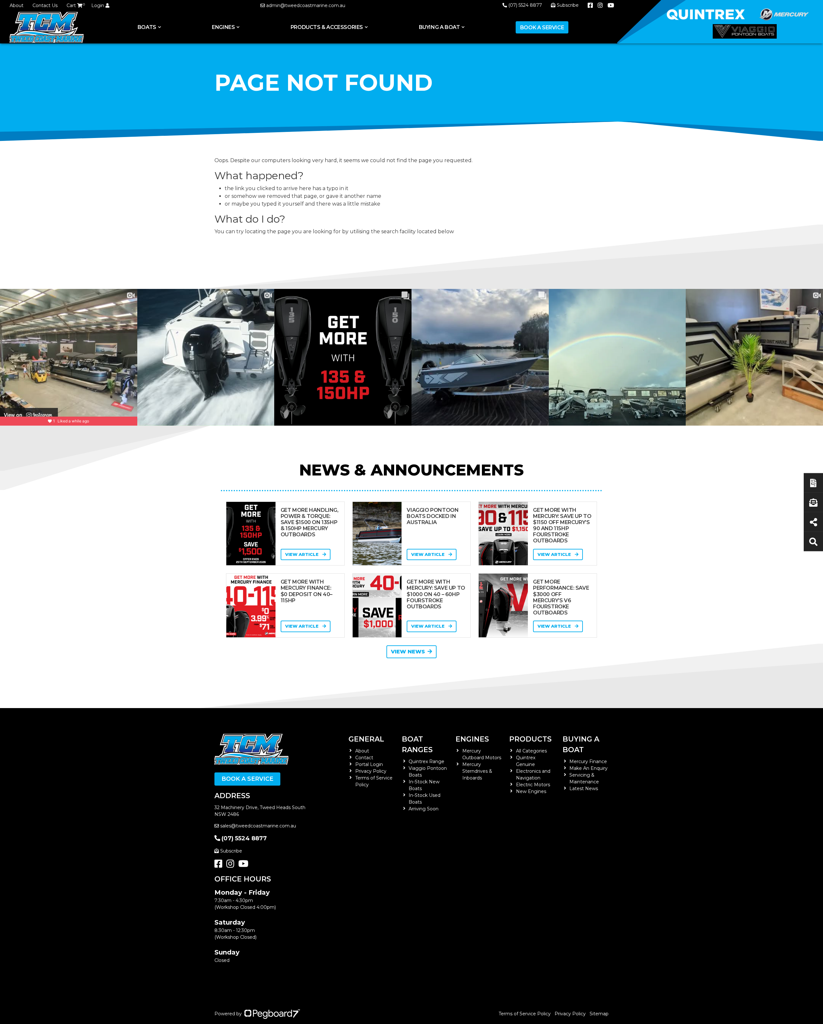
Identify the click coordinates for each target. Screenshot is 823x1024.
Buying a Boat (581, 744)
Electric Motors (533, 785)
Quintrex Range (426, 761)
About (16, 5)
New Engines (531, 791)
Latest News (583, 788)
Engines (472, 739)
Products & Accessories (327, 27)
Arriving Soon (424, 809)
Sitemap (599, 1014)
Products (530, 739)
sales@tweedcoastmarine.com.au (258, 826)
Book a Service (542, 27)
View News (408, 652)
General (366, 739)
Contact (364, 758)
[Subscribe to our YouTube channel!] (244, 865)
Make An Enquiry (588, 768)
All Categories (531, 751)
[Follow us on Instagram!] (231, 865)
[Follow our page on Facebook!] (219, 865)
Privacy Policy (370, 771)
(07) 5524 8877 (525, 5)
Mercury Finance (588, 761)
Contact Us (45, 5)
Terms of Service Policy (525, 1014)
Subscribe (231, 851)
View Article (302, 554)
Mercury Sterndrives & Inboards (477, 771)
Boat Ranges (417, 744)
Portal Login (369, 764)
